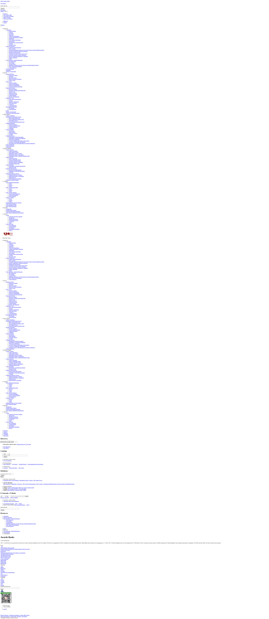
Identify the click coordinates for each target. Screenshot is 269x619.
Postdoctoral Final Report (14, 52)
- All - (2, 546)
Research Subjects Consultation (16, 162)
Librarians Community (14, 615)
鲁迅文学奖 (3, 563)
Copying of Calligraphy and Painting (17, 142)
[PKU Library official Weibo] (3, 608)
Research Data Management (15, 170)
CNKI (9, 487)
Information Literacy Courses (15, 153)
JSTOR (16, 489)
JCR (16, 503)
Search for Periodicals (14, 84)
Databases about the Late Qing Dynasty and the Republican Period (24, 65)
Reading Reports (22, 464)
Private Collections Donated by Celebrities (18, 56)
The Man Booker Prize (6, 555)
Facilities (11, 134)
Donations (8, 70)
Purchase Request (10, 69)
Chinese (2, 580)
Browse (10, 185)
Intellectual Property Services (12, 173)
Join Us (10, 230)
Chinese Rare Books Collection (16, 37)
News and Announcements (15, 99)
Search (2, 8)
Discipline (3, 564)
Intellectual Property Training (15, 175)
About (7, 215)
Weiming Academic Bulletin (12, 180)
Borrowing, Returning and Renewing (17, 90)
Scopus (11, 489)
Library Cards (12, 80)
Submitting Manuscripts (14, 163)
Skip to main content (5, 1)
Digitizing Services (10, 135)
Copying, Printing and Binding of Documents (19, 141)
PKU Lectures (12, 48)
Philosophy (3, 568)
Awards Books (12, 64)
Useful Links (13, 616)
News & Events (9, 224)
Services (11, 100)
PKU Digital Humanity (11, 204)
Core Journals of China (11, 205)
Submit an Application (14, 101)
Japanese (2, 582)
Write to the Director (7, 18)
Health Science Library (11, 210)
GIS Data (11, 172)
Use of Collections (7, 460)
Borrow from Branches (14, 96)
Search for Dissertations (14, 85)
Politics (2, 570)
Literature (3, 571)
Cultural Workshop (13, 127)
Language (3, 577)
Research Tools (12, 45)
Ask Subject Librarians (8, 16)
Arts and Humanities (13, 195)
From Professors (12, 109)
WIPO (24, 490)
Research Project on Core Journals (13, 202)
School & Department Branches (13, 211)
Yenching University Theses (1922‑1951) (18, 54)
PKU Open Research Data (12, 187)
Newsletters (11, 228)
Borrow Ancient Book (11, 71)
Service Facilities (10, 129)
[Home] (2, 25)
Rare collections (6, 464)
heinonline (24, 489)
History (2, 567)
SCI (8, 489)
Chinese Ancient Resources (15, 47)
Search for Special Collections (15, 86)
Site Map (19, 616)
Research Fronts (12, 167)
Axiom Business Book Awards (7, 547)
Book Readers (12, 132)
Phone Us (5, 13)
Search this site (4, 6)
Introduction (9, 209)
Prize (2, 545)
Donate (2, 11)
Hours (7, 110)
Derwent (17, 490)
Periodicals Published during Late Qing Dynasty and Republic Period (59, 484)
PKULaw (20, 487)
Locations (5, 468)
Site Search (5, 435)
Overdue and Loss (13, 94)
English (5, 22)
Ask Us (5, 609)
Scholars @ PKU (10, 197)
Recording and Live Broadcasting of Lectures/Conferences (22, 143)
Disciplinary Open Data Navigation (17, 171)
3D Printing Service (13, 120)
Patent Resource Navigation (15, 178)
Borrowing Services (10, 88)
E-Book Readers (12, 95)
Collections (8, 30)
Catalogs (5, 432)
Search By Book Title (5, 586)
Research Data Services (11, 168)
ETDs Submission (10, 144)
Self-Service (11, 130)
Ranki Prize (3, 551)
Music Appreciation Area (14, 118)
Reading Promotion (10, 123)
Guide (10, 183)
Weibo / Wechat (6, 17)
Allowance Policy (13, 103)
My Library (3, 10)
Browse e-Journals (5, 497)
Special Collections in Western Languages (18, 51)
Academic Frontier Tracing (15, 161)
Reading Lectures (13, 124)
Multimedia (11, 38)
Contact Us (11, 104)
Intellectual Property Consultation (16, 176)
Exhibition (11, 128)
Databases (11, 35)
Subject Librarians (13, 158)
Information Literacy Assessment (16, 154)
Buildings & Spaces (13, 219)
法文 (2, 583)
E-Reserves (19, 484)
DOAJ (28, 505)
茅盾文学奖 (3, 562)
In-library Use (12, 91)
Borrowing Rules (10, 74)
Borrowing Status (13, 89)
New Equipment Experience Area (16, 119)
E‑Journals (11, 33)
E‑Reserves (8, 147)
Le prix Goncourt (4, 559)
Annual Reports (12, 226)
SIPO (21, 490)
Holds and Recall (13, 93)
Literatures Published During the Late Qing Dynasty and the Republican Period (26, 50)
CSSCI (20, 503)
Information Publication (14, 229)
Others (10, 59)
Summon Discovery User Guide (24, 444)
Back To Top (6, 605)
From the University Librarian (15, 216)
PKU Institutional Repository (12, 182)
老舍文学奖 (3, 560)
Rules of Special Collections (15, 79)
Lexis (19, 489)
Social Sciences (12, 196)
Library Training (9, 149)
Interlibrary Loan (10, 98)
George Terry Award (5, 550)
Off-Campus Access (37, 480)
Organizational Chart (13, 220)
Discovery (5, 430)
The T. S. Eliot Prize (5, 558)
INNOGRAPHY (11, 490)
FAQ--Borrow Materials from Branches (15, 212)
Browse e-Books (14, 497)
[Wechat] (5, 608)
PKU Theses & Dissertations (15, 66)
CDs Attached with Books (15, 40)
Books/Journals (12, 31)
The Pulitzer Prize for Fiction (7, 554)
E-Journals (5, 434)
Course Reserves (12, 67)
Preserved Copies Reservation (12, 113)
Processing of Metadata (14, 139)
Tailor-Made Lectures (13, 152)
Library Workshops (10, 115)
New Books (11, 62)
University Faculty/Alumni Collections (17, 55)
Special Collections (10, 46)
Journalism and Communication (8, 572)
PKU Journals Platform (11, 192)
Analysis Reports (10, 164)
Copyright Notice (13, 105)
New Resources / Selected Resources (14, 60)
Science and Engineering (14, 193)
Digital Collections (13, 57)
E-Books (11, 32)
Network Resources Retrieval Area (16, 122)
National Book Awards (6, 556)
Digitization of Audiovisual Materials (17, 138)
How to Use (9, 81)
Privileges (11, 76)
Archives (11, 43)
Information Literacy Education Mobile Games (19, 156)
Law (2, 573)
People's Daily (31, 487)
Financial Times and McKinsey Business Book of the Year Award (15, 549)
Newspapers (11, 41)
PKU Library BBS (7, 15)
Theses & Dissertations (14, 36)
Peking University (5, 615)
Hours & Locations (13, 75)
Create (10, 188)
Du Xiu (25, 487)
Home (4, 528)
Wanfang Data (14, 487)
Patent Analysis (12, 177)
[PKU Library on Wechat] (134, 598)
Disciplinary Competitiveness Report (17, 166)
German (2, 581)
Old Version (3, 3)
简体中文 (5, 21)
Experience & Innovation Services (13, 117)
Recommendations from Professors (35, 464)
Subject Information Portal (15, 159)
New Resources (12, 61)
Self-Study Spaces (13, 133)
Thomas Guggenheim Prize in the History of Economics (13, 552)
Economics (3, 576)
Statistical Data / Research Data (16, 42)
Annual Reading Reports (14, 125)
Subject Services (9, 157)
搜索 (2, 589)
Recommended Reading (11, 106)
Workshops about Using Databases (11, 480)
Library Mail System (24, 615)
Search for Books (13, 83)
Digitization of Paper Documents (16, 137)
